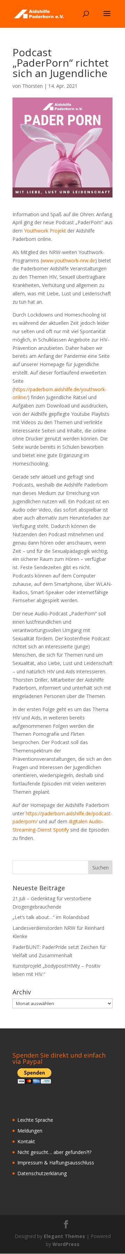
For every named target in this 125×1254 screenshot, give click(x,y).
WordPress (66, 1244)
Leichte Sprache (35, 1120)
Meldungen (29, 1130)
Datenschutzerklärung (42, 1173)
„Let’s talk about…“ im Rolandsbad (50, 917)
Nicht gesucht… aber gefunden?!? (54, 1152)
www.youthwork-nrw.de (68, 260)
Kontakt (26, 1141)
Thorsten (32, 86)
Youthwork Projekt (45, 230)
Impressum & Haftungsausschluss (55, 1162)
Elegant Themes (64, 1236)
